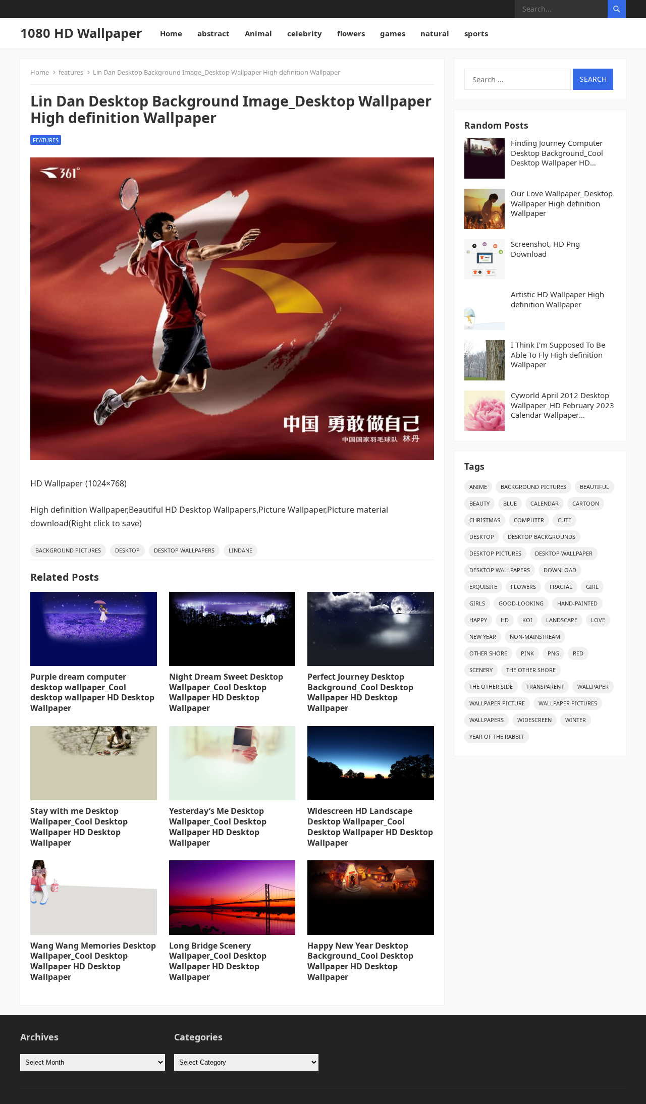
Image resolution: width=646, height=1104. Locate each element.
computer (529, 520)
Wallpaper (593, 686)
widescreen (534, 720)
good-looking (521, 603)
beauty (479, 503)
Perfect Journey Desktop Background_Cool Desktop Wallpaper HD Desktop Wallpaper (360, 692)
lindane (240, 550)
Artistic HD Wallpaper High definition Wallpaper (557, 299)
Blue (510, 503)
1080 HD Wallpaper (81, 33)
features (71, 72)
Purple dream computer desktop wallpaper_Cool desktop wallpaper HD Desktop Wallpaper (92, 692)
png (553, 653)
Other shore (488, 653)
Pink (527, 653)
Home (171, 33)
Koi (527, 620)
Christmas (484, 520)
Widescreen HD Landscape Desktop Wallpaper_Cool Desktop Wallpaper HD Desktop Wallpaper (370, 826)
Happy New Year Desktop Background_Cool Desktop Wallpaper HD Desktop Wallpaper (360, 961)
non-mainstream (535, 636)
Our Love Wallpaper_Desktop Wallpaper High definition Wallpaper (562, 203)
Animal (258, 33)
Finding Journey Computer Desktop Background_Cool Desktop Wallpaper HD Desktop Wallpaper (557, 153)
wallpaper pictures (568, 703)
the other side (491, 686)
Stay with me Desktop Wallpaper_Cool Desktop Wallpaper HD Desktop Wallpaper (79, 826)
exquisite (483, 586)
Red (578, 653)
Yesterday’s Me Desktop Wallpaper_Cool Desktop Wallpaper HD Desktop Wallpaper (217, 826)
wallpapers (486, 720)
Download (560, 570)
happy (478, 620)
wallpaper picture (497, 703)
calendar (544, 503)
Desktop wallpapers (184, 550)
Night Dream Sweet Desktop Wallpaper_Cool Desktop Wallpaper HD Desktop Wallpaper (226, 692)
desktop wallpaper (564, 553)
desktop (127, 550)
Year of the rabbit (496, 736)
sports (476, 33)
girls (477, 603)
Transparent (545, 686)
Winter (575, 720)
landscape (561, 620)
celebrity (304, 33)
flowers (351, 33)
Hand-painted (577, 603)
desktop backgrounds (541, 536)
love (598, 620)
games (392, 33)
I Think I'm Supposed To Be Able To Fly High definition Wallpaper (558, 354)
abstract (213, 33)
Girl (592, 586)
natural (434, 33)
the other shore (531, 670)
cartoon (585, 503)
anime (478, 486)
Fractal (561, 586)
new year (482, 636)
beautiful (594, 486)
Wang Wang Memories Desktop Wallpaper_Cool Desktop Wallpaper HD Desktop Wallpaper (93, 961)
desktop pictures (495, 553)
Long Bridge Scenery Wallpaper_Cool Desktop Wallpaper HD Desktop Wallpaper (217, 961)
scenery (481, 670)
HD (505, 620)
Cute (564, 520)
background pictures (68, 550)
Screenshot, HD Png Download (545, 249)
